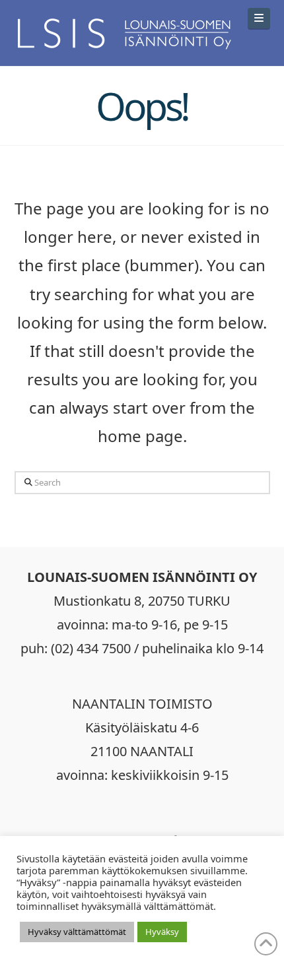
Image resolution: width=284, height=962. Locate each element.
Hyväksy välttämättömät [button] (77, 932)
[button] (259, 18)
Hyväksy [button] (162, 932)
